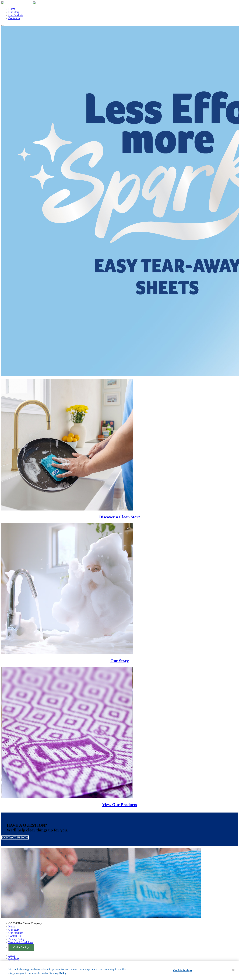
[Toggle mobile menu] (2, 25)
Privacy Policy (16, 939)
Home (11, 8)
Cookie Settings (21, 947)
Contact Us (14, 935)
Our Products (15, 15)
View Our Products (119, 804)
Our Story (13, 12)
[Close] (233, 970)
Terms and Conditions (20, 942)
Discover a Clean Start (119, 517)
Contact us (14, 18)
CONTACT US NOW (15, 837)
